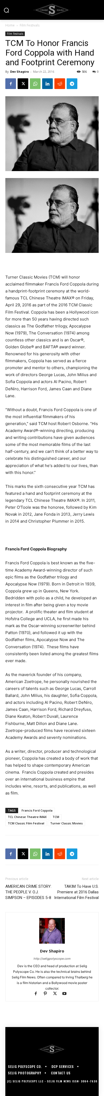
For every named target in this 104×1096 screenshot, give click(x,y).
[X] (23, 83)
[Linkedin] (47, 83)
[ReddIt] (59, 83)
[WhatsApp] (35, 83)
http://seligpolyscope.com (52, 958)
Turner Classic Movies (66, 823)
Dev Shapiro (19, 72)
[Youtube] (66, 994)
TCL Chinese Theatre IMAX (27, 817)
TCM (56, 817)
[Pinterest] (48, 994)
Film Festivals (29, 25)
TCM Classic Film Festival (26, 823)
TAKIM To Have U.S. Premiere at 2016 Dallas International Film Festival (76, 892)
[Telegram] (72, 83)
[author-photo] (52, 943)
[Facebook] (10, 83)
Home (10, 25)
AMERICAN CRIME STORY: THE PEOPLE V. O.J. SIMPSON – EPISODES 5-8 (28, 892)
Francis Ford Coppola (37, 810)
